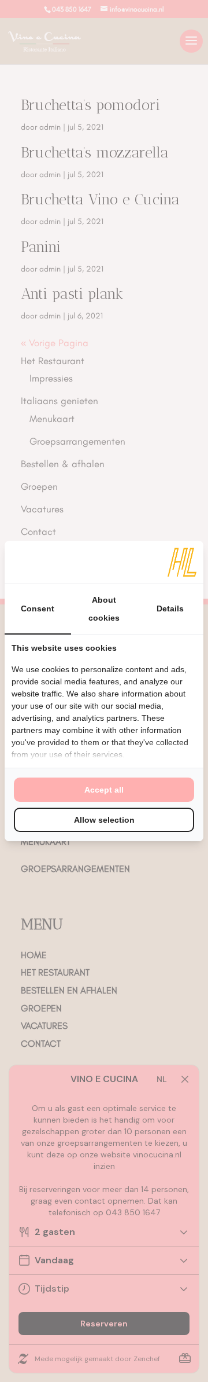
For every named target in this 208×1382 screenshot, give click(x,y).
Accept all (104, 789)
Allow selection (104, 819)
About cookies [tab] (104, 608)
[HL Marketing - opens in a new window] (182, 562)
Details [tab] (170, 608)
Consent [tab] (37, 608)
